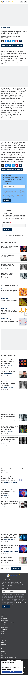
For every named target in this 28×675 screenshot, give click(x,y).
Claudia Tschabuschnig (9, 387)
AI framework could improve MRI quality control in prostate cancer (9, 427)
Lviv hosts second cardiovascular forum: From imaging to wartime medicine (9, 559)
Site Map (24, 667)
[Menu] (25, 2)
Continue (7, 229)
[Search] (21, 2)
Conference (4, 308)
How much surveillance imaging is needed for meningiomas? (9, 246)
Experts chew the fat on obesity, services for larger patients (9, 311)
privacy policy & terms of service (15, 196)
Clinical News (5, 27)
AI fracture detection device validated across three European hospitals (9, 439)
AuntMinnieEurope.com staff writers (10, 36)
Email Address (7, 183)
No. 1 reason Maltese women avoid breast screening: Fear (9, 320)
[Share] (6, 41)
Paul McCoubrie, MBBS (8, 373)
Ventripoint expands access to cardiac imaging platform (9, 547)
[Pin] (16, 41)
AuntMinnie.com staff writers (10, 551)
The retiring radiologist (7, 255)
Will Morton (6, 443)
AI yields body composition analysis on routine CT (9, 291)
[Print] (2, 41)
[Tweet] (13, 41)
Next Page (16, 568)
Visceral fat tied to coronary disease (9, 301)
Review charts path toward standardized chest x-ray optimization (8, 266)
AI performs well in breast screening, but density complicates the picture (9, 535)
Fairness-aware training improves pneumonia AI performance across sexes (8, 275)
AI (1, 288)
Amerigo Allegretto (8, 365)
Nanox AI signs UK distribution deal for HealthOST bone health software (8, 478)
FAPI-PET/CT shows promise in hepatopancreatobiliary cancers (9, 503)
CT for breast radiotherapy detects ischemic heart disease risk (9, 491)
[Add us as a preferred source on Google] (20, 41)
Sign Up (6, 200)
